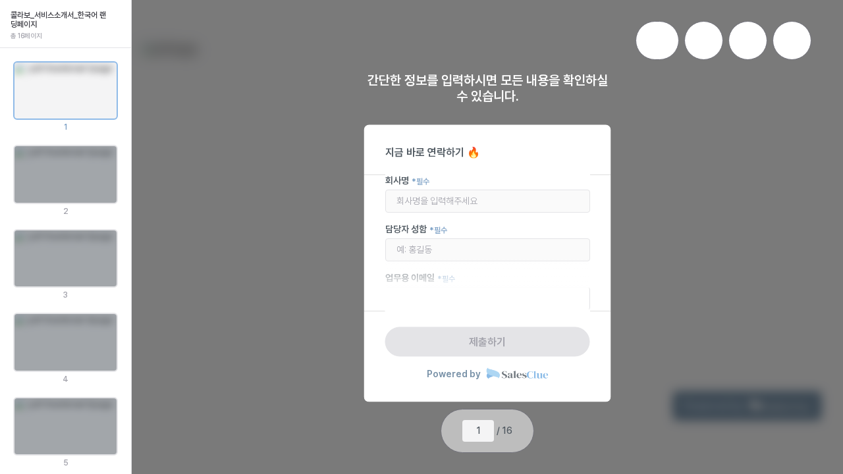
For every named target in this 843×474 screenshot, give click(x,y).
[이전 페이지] (451, 431)
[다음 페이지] (522, 431)
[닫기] (118, 13)
